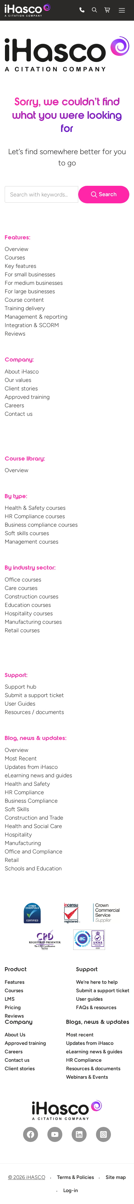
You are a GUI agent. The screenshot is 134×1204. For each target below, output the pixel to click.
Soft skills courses (27, 533)
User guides (89, 999)
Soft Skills (17, 809)
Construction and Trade (34, 817)
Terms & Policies (75, 1177)
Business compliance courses (41, 524)
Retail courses (22, 630)
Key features (20, 266)
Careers (14, 405)
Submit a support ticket (34, 695)
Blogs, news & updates (97, 1022)
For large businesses (30, 291)
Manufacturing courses (33, 621)
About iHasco (22, 371)
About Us (15, 1035)
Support (87, 970)
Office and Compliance (33, 851)
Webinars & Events (87, 1077)
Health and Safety (27, 783)
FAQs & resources (96, 1007)
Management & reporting (36, 316)
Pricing (13, 1007)
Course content (24, 299)
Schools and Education (33, 868)
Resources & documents (93, 1068)
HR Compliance (24, 792)
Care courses (21, 588)
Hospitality (18, 834)
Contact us (18, 413)
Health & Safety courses (35, 507)
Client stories (21, 388)
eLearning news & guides (94, 1052)
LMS (10, 999)
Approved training (27, 397)
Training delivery (25, 308)
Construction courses (31, 596)
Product (15, 970)
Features (14, 982)
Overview (16, 249)
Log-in (70, 1190)
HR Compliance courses (35, 516)
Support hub (20, 686)
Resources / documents (34, 712)
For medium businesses (34, 282)
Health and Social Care (33, 826)
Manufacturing (23, 843)
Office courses (23, 579)
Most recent (79, 1035)
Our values (18, 380)
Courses (15, 257)
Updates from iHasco (31, 767)
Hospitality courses (29, 613)
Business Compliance (31, 800)
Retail (12, 860)
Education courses (28, 605)
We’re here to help (97, 982)
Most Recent (21, 758)
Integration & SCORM (32, 325)
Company (18, 1022)
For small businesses (30, 274)
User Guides (20, 703)
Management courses (31, 541)
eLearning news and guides (38, 775)
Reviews (15, 333)
